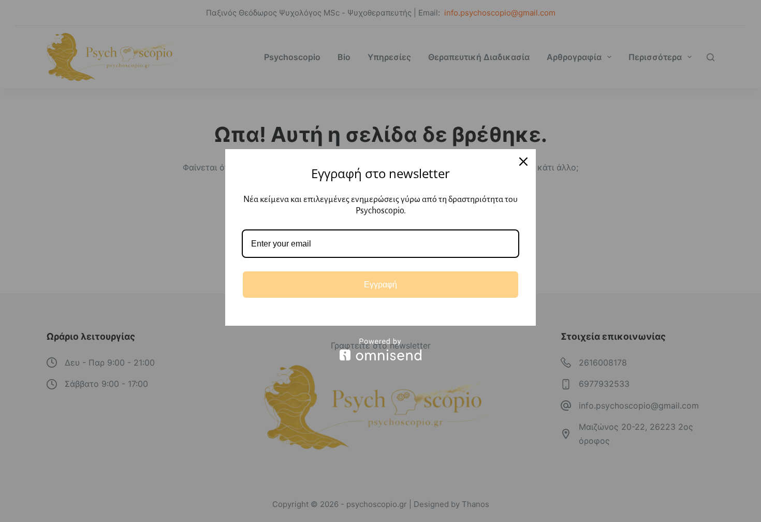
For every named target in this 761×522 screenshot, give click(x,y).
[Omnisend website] (380, 349)
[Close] (523, 161)
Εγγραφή (380, 284)
